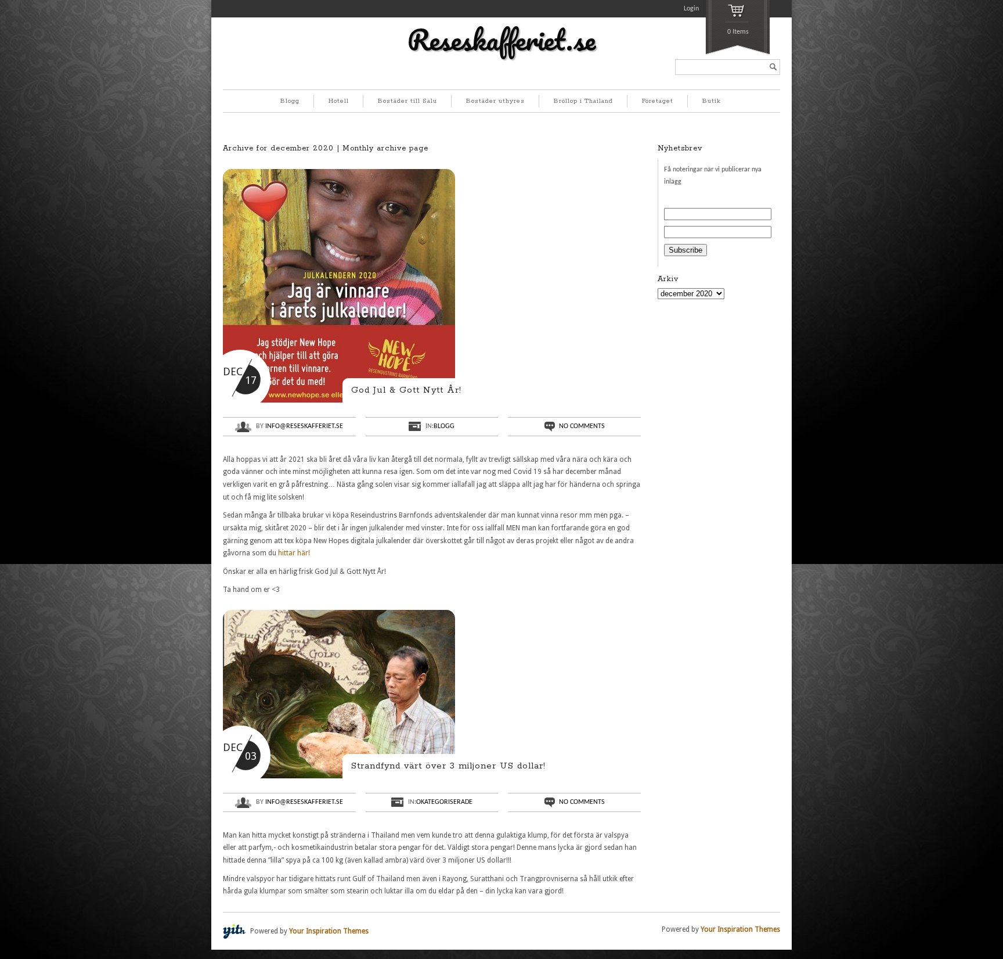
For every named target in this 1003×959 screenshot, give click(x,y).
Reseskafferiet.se (501, 39)
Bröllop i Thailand (583, 101)
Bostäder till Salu (407, 101)
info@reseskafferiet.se (304, 426)
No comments (582, 426)
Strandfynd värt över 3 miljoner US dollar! (448, 765)
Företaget (657, 101)
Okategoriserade (444, 802)
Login (691, 8)
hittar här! (294, 553)
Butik (711, 101)
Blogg (290, 101)
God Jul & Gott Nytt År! (406, 390)
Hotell (339, 101)
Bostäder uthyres (495, 101)
